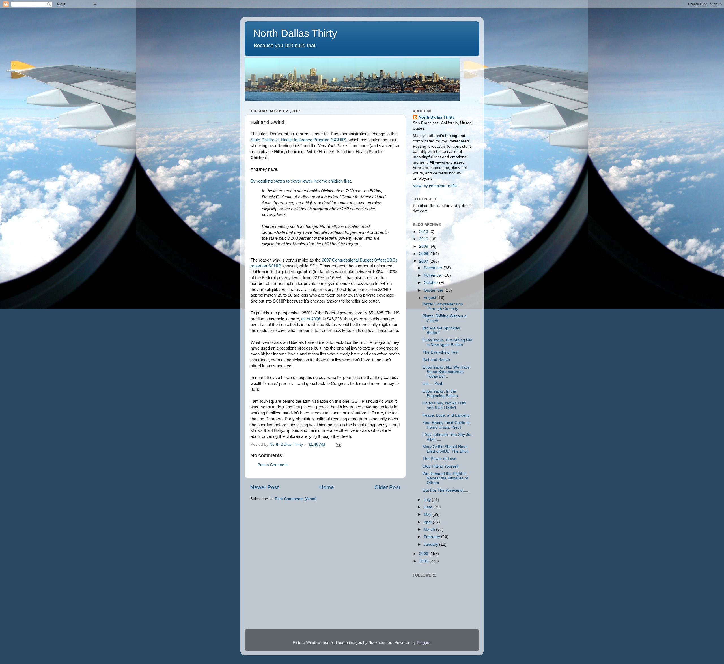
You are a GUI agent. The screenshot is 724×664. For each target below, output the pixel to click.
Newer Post (264, 487)
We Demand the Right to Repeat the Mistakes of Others (445, 478)
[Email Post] (338, 444)
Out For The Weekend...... (446, 490)
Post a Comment (273, 465)
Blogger (423, 643)
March (430, 529)
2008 (424, 254)
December (433, 268)
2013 (424, 232)
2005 (424, 561)
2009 (424, 246)
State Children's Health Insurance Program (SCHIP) (298, 140)
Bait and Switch (436, 359)
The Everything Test (440, 352)
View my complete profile (435, 186)
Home (326, 487)
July (428, 500)
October (431, 282)
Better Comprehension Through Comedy (443, 306)
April (428, 522)
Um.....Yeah (433, 384)
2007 (424, 261)
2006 (424, 554)
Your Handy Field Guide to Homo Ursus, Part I (446, 425)
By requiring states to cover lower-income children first (301, 181)
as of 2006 (310, 319)
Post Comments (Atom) (296, 499)
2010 (424, 239)
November (433, 275)
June (429, 507)
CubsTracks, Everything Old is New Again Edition (447, 342)
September (434, 290)
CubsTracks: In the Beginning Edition (440, 393)
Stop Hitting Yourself (441, 466)
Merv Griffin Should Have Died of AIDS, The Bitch (446, 449)
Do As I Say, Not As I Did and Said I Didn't (444, 405)
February (432, 537)
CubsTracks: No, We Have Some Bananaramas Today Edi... (446, 371)
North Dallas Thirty (295, 33)
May (428, 514)
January (431, 544)
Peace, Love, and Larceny (446, 415)
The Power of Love (439, 459)
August (430, 297)
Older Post (387, 487)
